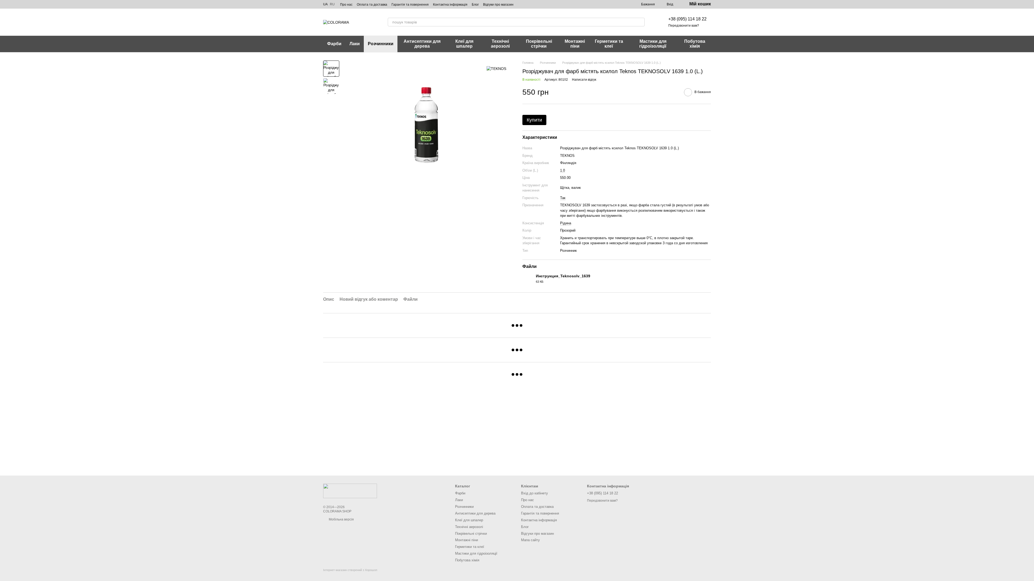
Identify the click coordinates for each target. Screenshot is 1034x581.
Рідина (565, 223)
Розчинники (380, 43)
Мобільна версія (341, 519)
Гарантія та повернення (410, 4)
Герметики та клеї (609, 43)
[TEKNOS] (496, 68)
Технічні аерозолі (500, 43)
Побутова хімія (694, 43)
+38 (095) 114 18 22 (687, 19)
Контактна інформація (450, 4)
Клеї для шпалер (464, 43)
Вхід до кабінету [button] (534, 493)
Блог (475, 4)
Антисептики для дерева (422, 43)
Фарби (334, 43)
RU (332, 4)
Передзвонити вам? (683, 25)
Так (562, 198)
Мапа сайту (530, 540)
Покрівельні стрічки (539, 43)
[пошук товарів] (640, 22)
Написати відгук (584, 80)
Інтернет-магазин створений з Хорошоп (350, 570)
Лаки (355, 43)
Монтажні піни (575, 43)
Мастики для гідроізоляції (652, 43)
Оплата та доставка (372, 4)
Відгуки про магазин (498, 4)
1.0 (562, 170)
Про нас (346, 4)
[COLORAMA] (350, 491)
